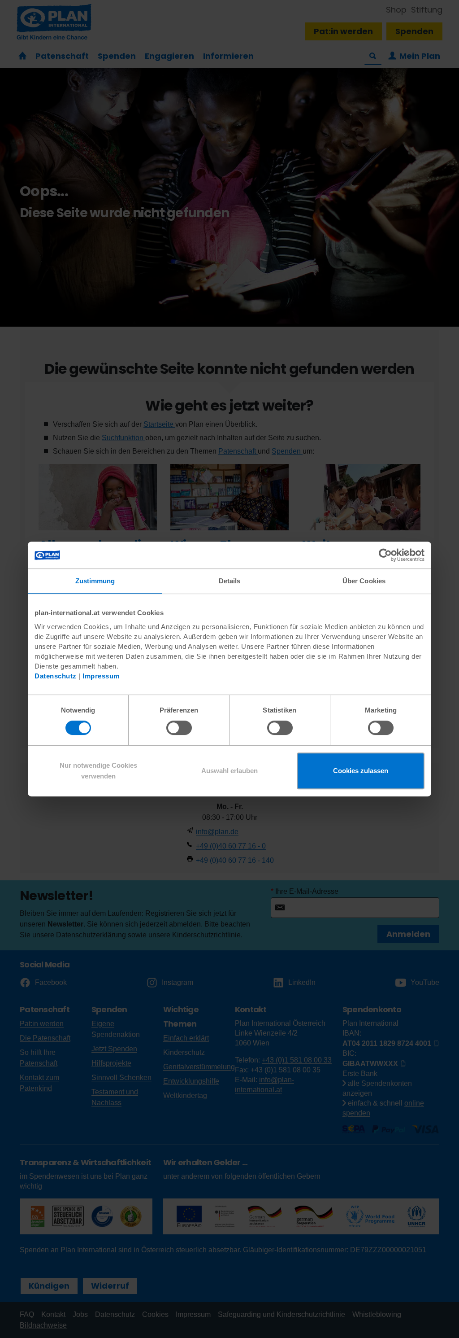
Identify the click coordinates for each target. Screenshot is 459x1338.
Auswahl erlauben (229, 770)
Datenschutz (56, 676)
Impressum (101, 676)
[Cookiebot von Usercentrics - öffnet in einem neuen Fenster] (385, 555)
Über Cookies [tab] (363, 581)
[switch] (179, 728)
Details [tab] (230, 581)
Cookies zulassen (360, 770)
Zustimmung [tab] (95, 581)
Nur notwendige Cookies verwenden (98, 770)
